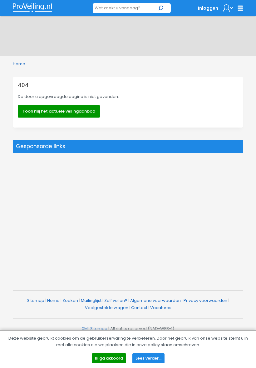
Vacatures (160, 308)
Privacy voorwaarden (205, 300)
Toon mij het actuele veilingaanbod (58, 111)
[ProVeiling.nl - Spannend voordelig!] (32, 8)
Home (19, 64)
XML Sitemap (94, 329)
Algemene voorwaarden (155, 300)
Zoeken (70, 300)
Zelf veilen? (115, 300)
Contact (139, 308)
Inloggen (208, 8)
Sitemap (35, 300)
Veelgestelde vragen (106, 308)
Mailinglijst (91, 300)
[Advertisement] (128, 35)
